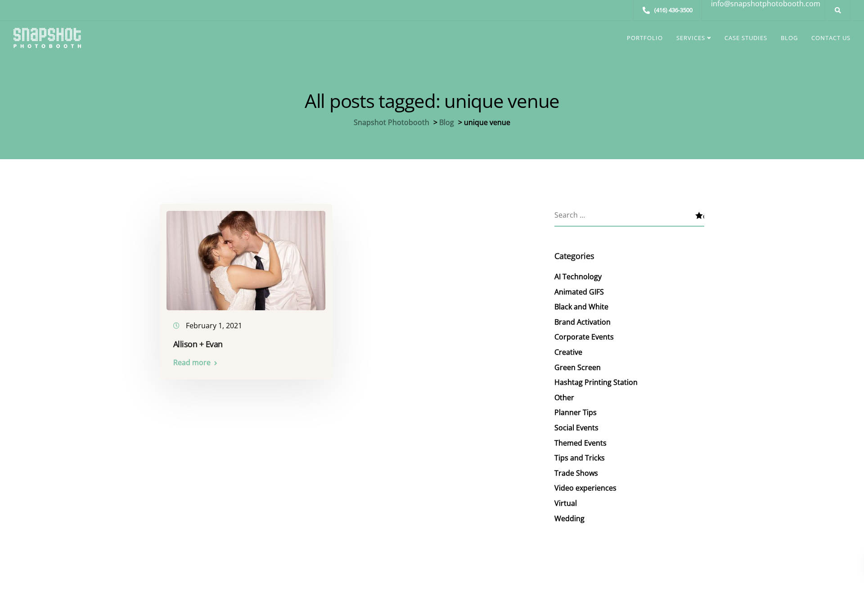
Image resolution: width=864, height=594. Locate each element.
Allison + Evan (197, 344)
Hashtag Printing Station (596, 382)
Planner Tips (575, 412)
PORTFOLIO (645, 38)
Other (564, 397)
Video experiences (585, 488)
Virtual (565, 503)
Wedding (569, 518)
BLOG (789, 38)
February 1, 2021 (214, 325)
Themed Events (580, 443)
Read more (192, 362)
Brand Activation (582, 322)
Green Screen (577, 367)
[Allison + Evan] (246, 256)
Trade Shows (576, 473)
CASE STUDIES (745, 38)
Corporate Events (584, 337)
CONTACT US (830, 38)
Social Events (576, 428)
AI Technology (578, 276)
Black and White (581, 307)
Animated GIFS (579, 292)
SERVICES (690, 38)
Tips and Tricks (579, 458)
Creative (568, 352)
